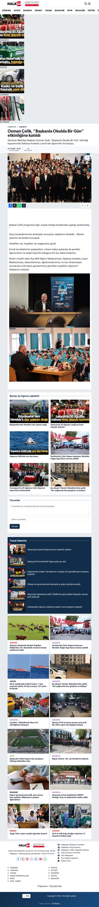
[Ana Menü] (89, 3)
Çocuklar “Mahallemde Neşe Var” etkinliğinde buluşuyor (24, 723)
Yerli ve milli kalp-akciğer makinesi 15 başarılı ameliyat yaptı (68, 834)
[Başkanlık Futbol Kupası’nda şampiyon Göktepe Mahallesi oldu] (28, 741)
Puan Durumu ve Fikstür (70, 853)
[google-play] (55, 886)
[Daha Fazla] (24, 206)
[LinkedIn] (36, 859)
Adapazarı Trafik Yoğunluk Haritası (75, 850)
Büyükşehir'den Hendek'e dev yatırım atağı (28, 425)
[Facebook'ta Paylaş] (10, 206)
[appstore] (43, 886)
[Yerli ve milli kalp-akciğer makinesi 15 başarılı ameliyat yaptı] (70, 816)
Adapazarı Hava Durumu (70, 847)
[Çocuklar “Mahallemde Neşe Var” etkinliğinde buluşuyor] (28, 705)
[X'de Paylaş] (15, 206)
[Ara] (86, 3)
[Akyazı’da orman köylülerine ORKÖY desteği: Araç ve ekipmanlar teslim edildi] (70, 777)
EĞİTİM (91, 10)
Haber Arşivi (66, 861)
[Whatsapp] (45, 859)
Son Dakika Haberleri (69, 858)
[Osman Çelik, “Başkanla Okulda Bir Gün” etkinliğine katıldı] (50, 177)
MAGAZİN (80, 10)
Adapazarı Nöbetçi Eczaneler (72, 845)
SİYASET (38, 10)
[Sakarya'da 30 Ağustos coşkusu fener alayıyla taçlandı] (70, 411)
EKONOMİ (59, 10)
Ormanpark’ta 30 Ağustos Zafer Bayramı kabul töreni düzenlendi (27, 489)
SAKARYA (27, 10)
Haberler (12, 127)
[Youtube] (40, 859)
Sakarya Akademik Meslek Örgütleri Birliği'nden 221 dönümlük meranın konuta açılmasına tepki (28, 647)
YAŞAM (48, 10)
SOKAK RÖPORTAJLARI (19, 876)
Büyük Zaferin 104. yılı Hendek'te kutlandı (70, 759)
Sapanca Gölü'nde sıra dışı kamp (24, 456)
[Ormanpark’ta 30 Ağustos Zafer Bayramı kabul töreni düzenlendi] (29, 474)
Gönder (14, 526)
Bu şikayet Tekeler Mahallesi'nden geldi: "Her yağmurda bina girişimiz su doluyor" (68, 489)
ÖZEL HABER (15, 881)
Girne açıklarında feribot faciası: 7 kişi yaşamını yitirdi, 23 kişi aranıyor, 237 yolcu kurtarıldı (28, 686)
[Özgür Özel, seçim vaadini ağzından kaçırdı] (28, 816)
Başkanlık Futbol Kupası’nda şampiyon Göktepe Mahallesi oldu (26, 760)
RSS (27, 896)
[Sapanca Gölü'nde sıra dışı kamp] (29, 443)
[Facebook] (18, 859)
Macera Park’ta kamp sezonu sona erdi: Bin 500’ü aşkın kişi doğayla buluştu (69, 723)
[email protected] (33, 854)
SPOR (69, 10)
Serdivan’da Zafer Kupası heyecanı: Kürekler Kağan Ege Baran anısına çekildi (70, 457)
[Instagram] (32, 859)
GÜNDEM (6, 10)
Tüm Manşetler (67, 855)
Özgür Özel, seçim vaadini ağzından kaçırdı (28, 833)
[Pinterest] (27, 859)
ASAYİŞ (17, 10)
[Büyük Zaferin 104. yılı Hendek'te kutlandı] (70, 741)
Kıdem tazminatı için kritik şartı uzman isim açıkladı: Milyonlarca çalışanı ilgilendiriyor (26, 797)
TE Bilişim (56, 904)
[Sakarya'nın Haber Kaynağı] (23, 3)
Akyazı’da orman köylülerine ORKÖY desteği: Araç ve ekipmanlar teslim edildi (70, 796)
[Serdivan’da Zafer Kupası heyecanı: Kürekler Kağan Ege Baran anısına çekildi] (70, 443)
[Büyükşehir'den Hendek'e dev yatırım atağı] (29, 411)
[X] (23, 859)
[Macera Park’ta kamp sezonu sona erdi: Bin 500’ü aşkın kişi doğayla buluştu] (70, 705)
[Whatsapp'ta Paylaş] (19, 206)
